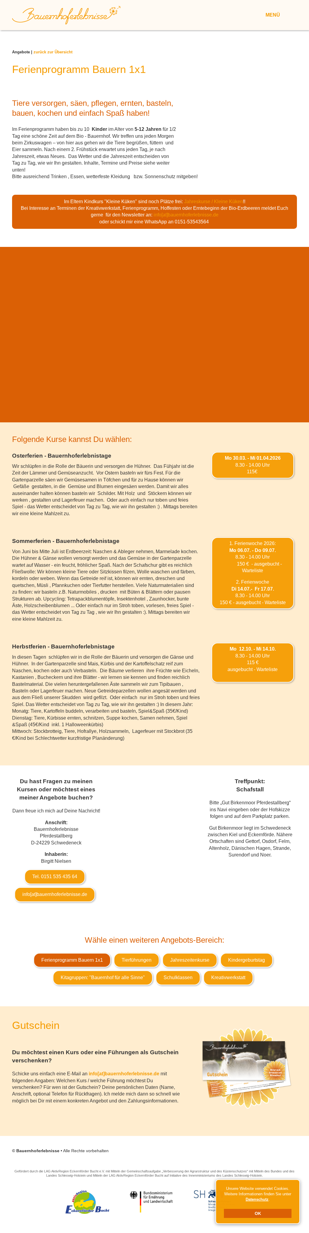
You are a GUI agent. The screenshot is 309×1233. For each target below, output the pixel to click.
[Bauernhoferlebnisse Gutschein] (247, 1068)
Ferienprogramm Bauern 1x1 (72, 960)
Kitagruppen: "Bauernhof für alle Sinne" (103, 977)
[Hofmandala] (45, 295)
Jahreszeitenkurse (189, 960)
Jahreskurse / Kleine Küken (213, 201)
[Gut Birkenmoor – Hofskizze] (156, 838)
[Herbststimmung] (154, 367)
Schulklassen (178, 977)
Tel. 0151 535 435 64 (54, 876)
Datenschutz (257, 1199)
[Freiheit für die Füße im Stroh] (118, 295)
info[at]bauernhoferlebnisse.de (186, 214)
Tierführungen (136, 960)
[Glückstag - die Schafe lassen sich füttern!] (263, 295)
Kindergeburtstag (246, 960)
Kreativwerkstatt (228, 977)
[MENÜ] (288, 14)
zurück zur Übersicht (52, 52)
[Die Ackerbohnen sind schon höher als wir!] (191, 295)
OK (258, 1213)
